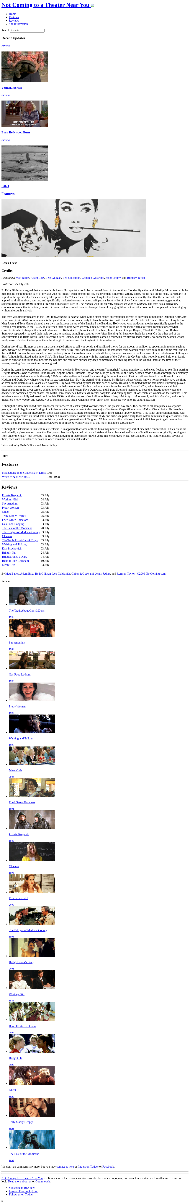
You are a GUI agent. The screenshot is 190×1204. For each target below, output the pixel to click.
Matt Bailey (22, 277)
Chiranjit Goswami (93, 277)
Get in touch (42, 1181)
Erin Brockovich (12, 548)
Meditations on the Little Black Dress (24, 472)
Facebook (108, 1166)
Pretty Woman (10, 507)
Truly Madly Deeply (14, 515)
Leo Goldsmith (71, 277)
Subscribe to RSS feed (22, 1187)
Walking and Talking (14, 544)
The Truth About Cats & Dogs (20, 540)
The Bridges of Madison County (21, 532)
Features (7, 194)
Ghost (5, 511)
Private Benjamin (12, 495)
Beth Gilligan (53, 277)
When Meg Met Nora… (16, 476)
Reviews (5, 45)
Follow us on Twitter (21, 1194)
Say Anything (10, 503)
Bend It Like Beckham (15, 560)
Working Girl (10, 499)
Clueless (7, 536)
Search (5, 30)
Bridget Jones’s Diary (14, 556)
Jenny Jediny (113, 277)
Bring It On (9, 552)
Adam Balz (37, 277)
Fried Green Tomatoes (15, 519)
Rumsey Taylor (136, 277)
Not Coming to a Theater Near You (22, 1178)
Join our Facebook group (23, 1191)
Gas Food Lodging (13, 524)
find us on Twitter (88, 1166)
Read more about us (20, 1181)
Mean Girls (8, 564)
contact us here (65, 1166)
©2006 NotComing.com (151, 573)
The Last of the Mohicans (17, 528)
